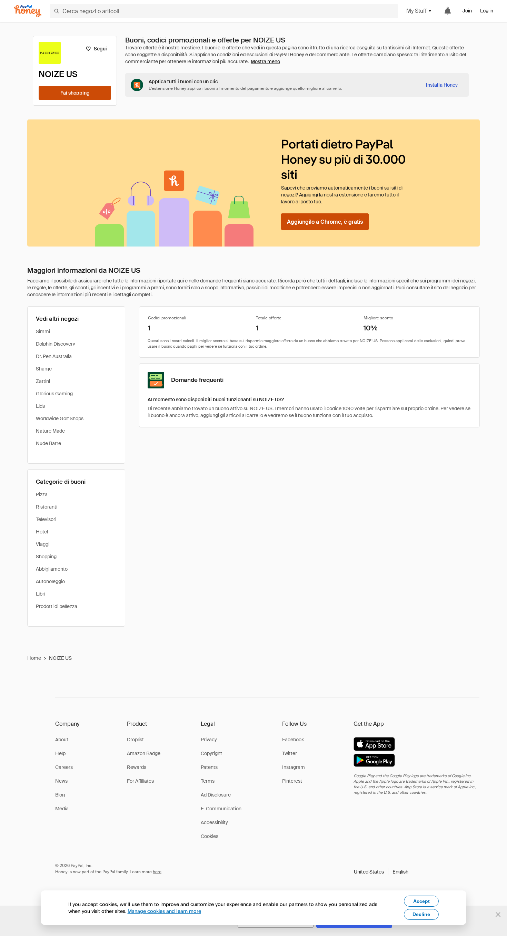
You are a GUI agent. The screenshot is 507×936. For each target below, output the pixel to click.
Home (34, 658)
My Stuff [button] (416, 11)
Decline (421, 914)
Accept (421, 901)
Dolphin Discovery (55, 344)
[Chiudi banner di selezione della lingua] (498, 914)
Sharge (44, 369)
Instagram (293, 767)
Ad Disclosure (216, 795)
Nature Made (50, 431)
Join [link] (467, 11)
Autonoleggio (50, 581)
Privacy (209, 739)
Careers (64, 767)
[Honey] (27, 11)
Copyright (211, 753)
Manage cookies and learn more (164, 911)
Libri (40, 594)
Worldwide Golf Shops (59, 418)
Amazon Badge (143, 753)
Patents (209, 767)
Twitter (289, 753)
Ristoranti (46, 507)
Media (62, 808)
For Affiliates (140, 781)
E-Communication (221, 808)
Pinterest (292, 781)
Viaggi (42, 544)
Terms (208, 781)
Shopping (46, 556)
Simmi (43, 331)
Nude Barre (48, 443)
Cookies (209, 836)
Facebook (293, 739)
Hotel (42, 532)
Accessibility (214, 822)
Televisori (46, 519)
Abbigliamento (52, 569)
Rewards (136, 767)
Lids (40, 406)
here (157, 872)
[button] (381, 871)
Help (60, 753)
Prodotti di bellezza (56, 606)
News (61, 781)
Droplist (135, 739)
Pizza (42, 494)
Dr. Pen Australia (54, 356)
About (61, 739)
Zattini (43, 381)
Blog (60, 795)
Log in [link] (486, 11)
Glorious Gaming (54, 393)
